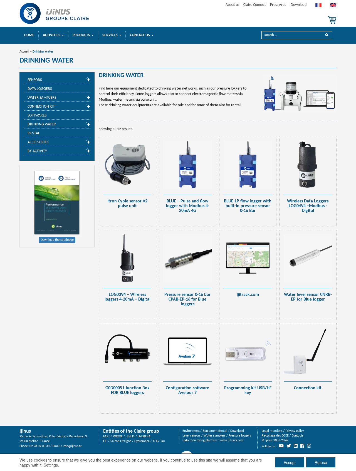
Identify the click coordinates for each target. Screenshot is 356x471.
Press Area (278, 5)
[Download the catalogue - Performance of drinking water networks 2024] (57, 203)
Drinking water (42, 124)
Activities (52, 35)
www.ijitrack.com (232, 440)
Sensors (35, 80)
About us (232, 5)
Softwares (37, 115)
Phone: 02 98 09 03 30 (34, 446)
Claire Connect (254, 5)
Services (110, 35)
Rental (34, 133)
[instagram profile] (309, 445)
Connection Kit (41, 107)
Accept (290, 462)
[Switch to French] (318, 6)
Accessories (38, 142)
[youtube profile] (281, 445)
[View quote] (332, 20)
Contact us (140, 35)
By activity (37, 151)
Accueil (24, 51)
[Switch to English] (333, 6)
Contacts (297, 435)
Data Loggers (40, 89)
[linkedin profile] (296, 445)
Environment (191, 431)
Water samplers (42, 98)
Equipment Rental (215, 431)
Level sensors (191, 435)
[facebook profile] (302, 445)
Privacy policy (295, 431)
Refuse (321, 462)
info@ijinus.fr (72, 446)
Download (298, 5)
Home (29, 35)
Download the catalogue (57, 240)
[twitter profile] (288, 445)
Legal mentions (272, 431)
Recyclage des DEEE (275, 435)
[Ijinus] (54, 13)
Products (82, 35)
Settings (51, 464)
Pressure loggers (240, 435)
